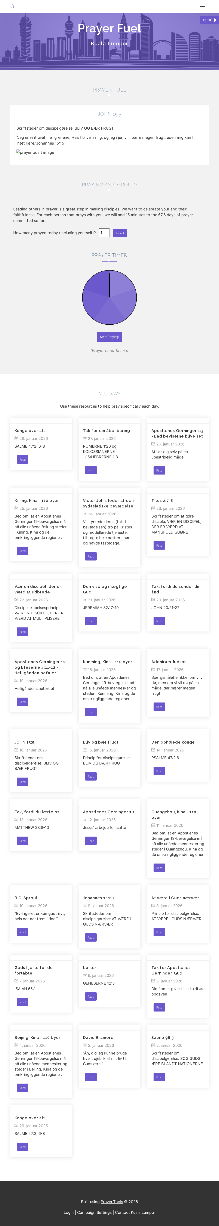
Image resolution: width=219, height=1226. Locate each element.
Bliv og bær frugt (100, 742)
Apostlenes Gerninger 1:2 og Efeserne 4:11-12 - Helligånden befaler (41, 667)
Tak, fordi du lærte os (37, 812)
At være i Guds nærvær (175, 898)
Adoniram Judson (169, 662)
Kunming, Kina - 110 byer (107, 662)
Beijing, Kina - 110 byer (38, 1037)
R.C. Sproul (26, 898)
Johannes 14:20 (98, 898)
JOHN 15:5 (24, 742)
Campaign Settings (94, 1212)
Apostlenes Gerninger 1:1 (109, 812)
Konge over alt (30, 430)
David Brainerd (98, 1037)
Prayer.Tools (112, 1201)
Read (22, 459)
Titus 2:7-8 (162, 500)
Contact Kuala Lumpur (135, 1212)
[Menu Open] (202, 6)
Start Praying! (109, 337)
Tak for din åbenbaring (106, 430)
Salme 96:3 (162, 1037)
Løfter (89, 967)
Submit (119, 233)
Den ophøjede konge (173, 742)
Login (69, 1212)
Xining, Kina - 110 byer (37, 500)
